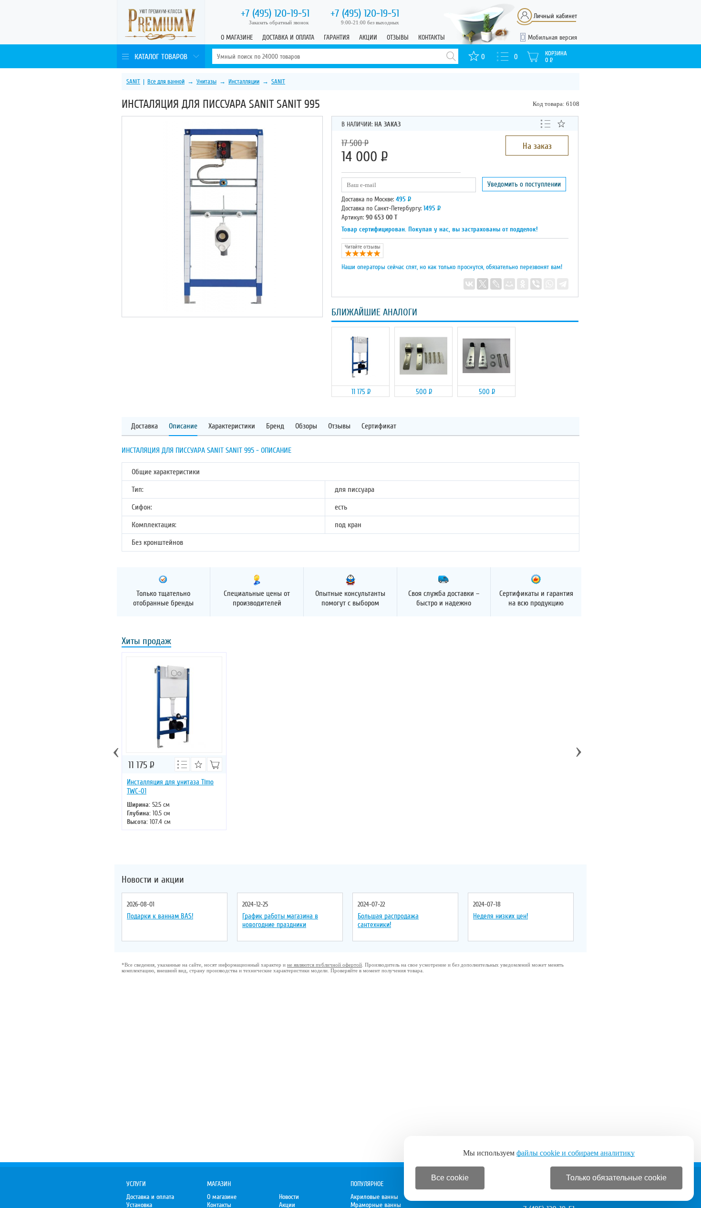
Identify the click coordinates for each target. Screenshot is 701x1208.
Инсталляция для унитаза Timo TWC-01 (170, 786)
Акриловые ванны (374, 1197)
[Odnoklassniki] (522, 284)
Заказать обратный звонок (279, 22)
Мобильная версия (552, 37)
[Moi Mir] (509, 284)
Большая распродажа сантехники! (388, 920)
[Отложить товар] (561, 123)
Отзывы (398, 37)
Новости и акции (153, 879)
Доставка (144, 426)
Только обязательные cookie (616, 1178)
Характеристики (231, 426)
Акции (368, 37)
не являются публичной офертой (324, 965)
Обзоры (306, 426)
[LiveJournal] (496, 284)
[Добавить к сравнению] (545, 123)
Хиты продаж (146, 642)
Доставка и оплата (288, 37)
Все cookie (450, 1178)
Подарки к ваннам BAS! (160, 916)
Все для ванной (166, 81)
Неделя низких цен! (500, 916)
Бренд (275, 426)
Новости (289, 1197)
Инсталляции (243, 81)
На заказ (537, 146)
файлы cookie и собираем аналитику (575, 1153)
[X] (482, 284)
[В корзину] (214, 764)
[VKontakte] (469, 284)
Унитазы (206, 81)
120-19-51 (275, 13)
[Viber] (536, 284)
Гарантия (337, 37)
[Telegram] (562, 284)
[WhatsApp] (549, 284)
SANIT (133, 81)
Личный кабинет (555, 16)
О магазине (237, 37)
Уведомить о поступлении (524, 184)
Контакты (431, 37)
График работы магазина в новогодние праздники (280, 920)
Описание (183, 426)
